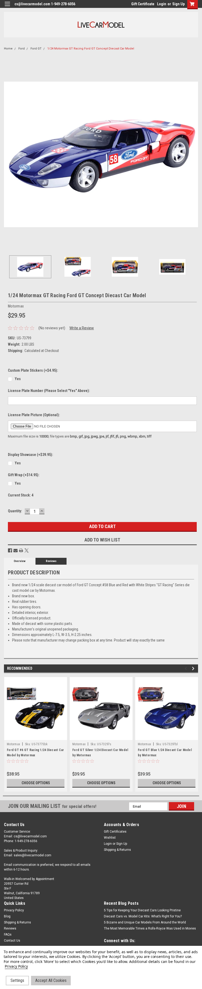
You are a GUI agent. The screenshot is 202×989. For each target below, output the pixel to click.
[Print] (21, 550)
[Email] (15, 550)
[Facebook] (10, 550)
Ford (21, 48)
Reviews (51, 561)
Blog (7, 916)
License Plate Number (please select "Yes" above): (49, 391)
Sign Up (178, 4)
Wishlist (110, 837)
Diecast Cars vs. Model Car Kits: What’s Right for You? (143, 916)
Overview (20, 561)
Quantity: (15, 511)
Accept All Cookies (51, 980)
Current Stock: (20, 495)
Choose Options (36, 783)
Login (161, 4)
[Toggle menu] (7, 7)
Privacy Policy (14, 910)
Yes (18, 379)
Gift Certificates (115, 831)
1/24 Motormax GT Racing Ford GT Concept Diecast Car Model (90, 48)
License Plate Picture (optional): (34, 415)
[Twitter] (26, 550)
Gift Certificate (142, 4)
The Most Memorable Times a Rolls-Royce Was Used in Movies (150, 928)
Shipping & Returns (117, 850)
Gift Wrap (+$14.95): (23, 475)
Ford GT (36, 48)
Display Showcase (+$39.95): (30, 455)
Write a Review (81, 328)
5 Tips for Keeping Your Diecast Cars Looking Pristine (142, 910)
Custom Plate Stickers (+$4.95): (33, 370)
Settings (17, 980)
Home (8, 48)
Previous (8, 154)
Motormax (13, 744)
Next (194, 154)
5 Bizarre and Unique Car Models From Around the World (145, 922)
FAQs (8, 934)
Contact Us (12, 940)
